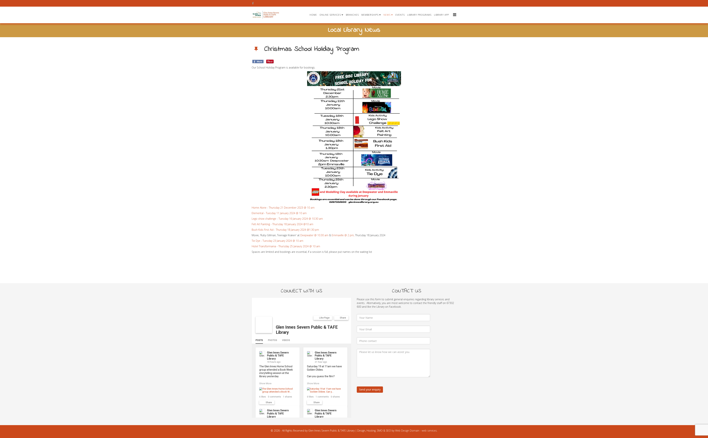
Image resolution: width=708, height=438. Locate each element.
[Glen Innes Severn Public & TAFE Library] (264, 324)
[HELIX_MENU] (454, 15)
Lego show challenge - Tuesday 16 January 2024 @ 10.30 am (287, 218)
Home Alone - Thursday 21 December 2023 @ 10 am (283, 207)
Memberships (370, 14)
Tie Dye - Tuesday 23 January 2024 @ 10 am (277, 240)
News (387, 14)
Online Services (330, 14)
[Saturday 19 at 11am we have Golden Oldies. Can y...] (325, 390)
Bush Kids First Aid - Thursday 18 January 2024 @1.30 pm (285, 229)
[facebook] (253, 3)
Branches (352, 14)
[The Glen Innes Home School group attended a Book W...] (277, 390)
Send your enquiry (370, 389)
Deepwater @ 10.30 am (314, 235)
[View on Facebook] (293, 353)
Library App (441, 14)
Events (400, 14)
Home (313, 14)
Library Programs (419, 14)
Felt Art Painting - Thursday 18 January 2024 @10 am (282, 224)
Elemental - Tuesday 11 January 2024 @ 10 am (279, 213)
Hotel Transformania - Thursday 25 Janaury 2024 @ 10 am (286, 246)
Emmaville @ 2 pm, (342, 235)
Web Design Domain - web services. (416, 430)
